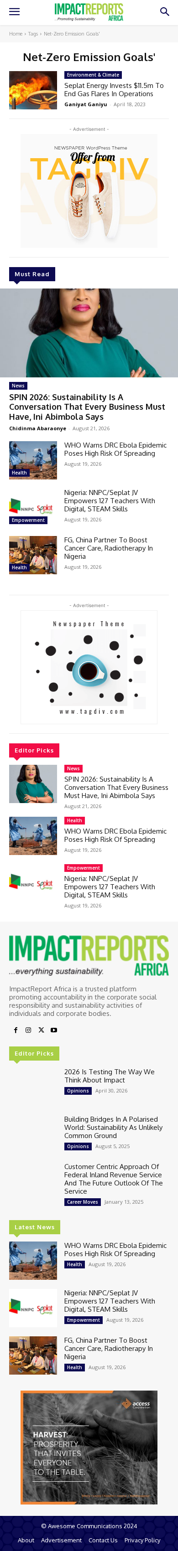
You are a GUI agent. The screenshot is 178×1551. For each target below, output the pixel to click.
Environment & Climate (93, 75)
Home (15, 34)
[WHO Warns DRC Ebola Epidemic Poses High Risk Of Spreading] (33, 460)
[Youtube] (53, 1030)
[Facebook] (15, 1030)
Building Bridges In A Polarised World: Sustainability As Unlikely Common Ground (113, 1127)
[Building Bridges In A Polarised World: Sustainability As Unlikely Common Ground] (33, 1134)
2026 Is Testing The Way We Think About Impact (109, 1075)
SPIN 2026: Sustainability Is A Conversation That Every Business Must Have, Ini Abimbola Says (87, 407)
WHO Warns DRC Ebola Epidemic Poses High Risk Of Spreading (115, 449)
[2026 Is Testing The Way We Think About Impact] (33, 1087)
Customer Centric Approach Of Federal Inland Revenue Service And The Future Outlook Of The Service (113, 1178)
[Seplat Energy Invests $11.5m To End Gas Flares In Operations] (33, 90)
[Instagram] (28, 1030)
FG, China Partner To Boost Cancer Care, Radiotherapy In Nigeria (108, 548)
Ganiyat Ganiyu (85, 104)
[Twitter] (41, 1030)
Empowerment (28, 520)
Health (19, 472)
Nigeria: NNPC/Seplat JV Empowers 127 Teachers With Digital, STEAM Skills (109, 500)
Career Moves (82, 1202)
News (18, 385)
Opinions (78, 1090)
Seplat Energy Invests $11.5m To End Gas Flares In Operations (114, 89)
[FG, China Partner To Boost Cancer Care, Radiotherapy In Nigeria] (33, 555)
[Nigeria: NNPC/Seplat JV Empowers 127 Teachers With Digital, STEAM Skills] (33, 508)
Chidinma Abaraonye (37, 428)
